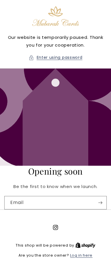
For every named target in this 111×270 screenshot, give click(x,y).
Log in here (81, 255)
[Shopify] (85, 245)
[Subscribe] (100, 202)
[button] (56, 57)
